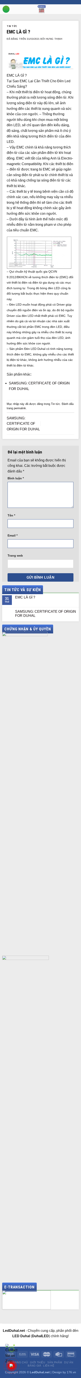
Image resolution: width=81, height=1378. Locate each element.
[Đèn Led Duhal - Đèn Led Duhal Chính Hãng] (41, 9)
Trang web (15, 555)
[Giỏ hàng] (79, 8)
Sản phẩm (54, 1362)
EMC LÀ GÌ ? (25, 597)
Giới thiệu (37, 1362)
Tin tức (12, 26)
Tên (11, 515)
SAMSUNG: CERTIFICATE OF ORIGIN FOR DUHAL (23, 423)
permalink (20, 408)
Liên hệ (48, 1365)
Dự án (68, 1362)
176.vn (71, 1372)
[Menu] (6, 9)
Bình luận (16, 478)
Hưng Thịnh (54, 39)
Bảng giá (34, 1365)
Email (12, 535)
